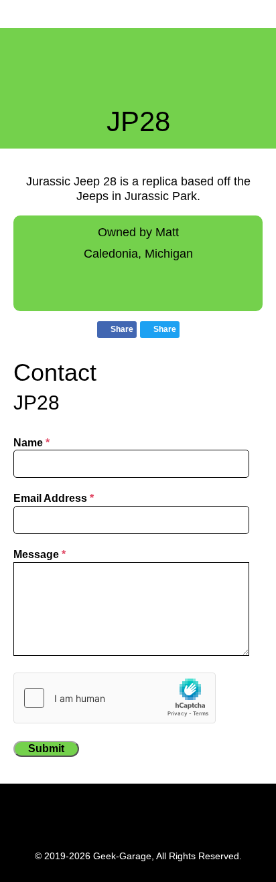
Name (31, 442)
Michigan (169, 253)
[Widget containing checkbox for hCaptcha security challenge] (114, 698)
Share (121, 329)
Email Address (53, 498)
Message (39, 554)
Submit (46, 748)
